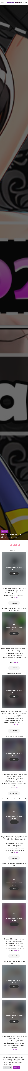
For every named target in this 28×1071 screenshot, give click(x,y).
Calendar (4, 531)
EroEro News (7, 537)
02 (18, 950)
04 (18, 1050)
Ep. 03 (15, 1050)
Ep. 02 (16, 662)
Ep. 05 (16, 852)
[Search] (25, 2)
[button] (14, 603)
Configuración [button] (7, 1067)
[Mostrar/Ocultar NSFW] (23, 2)
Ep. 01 (16, 597)
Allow (14, 573)
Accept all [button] (16, 1067)
